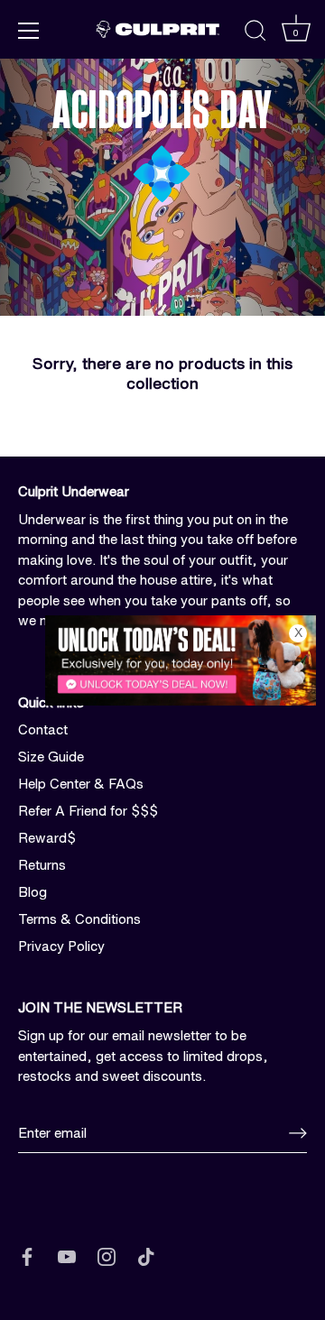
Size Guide (51, 756)
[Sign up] (298, 1133)
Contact (43, 729)
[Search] (255, 33)
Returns (42, 865)
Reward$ (47, 838)
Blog (32, 892)
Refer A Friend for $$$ (88, 810)
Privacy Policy (61, 946)
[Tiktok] (146, 1255)
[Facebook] (27, 1255)
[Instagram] (107, 1255)
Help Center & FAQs (81, 783)
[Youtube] (67, 1255)
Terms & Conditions (79, 919)
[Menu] (29, 31)
